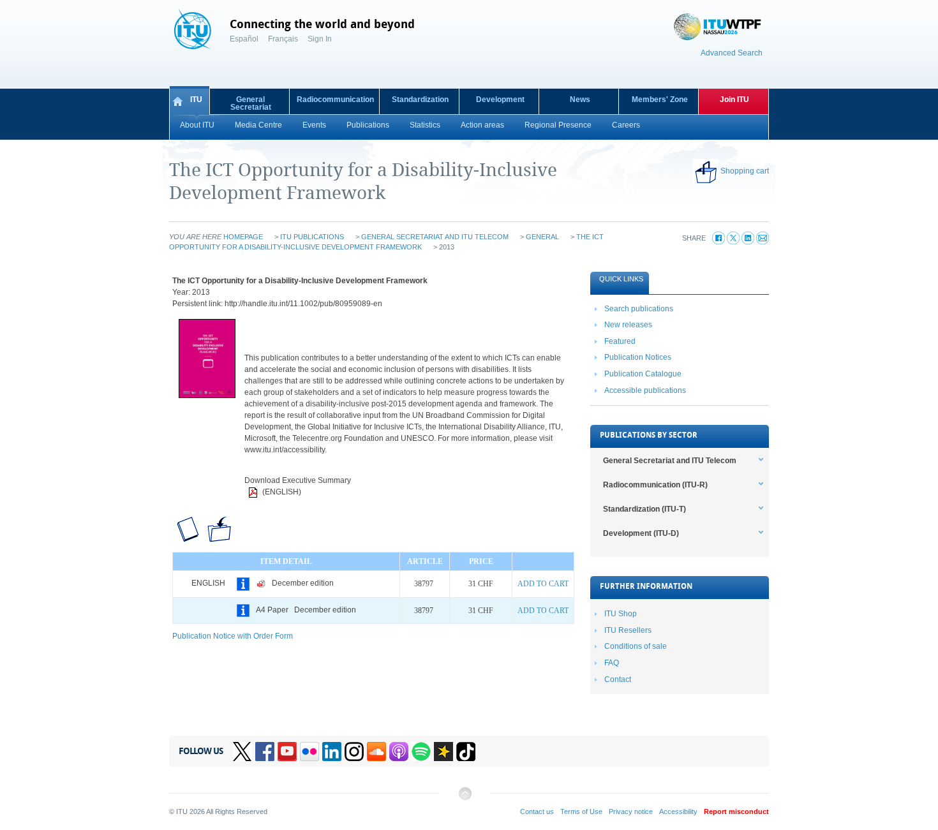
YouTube (287, 751)
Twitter (242, 751)
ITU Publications (312, 237)
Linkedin (331, 751)
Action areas (482, 125)
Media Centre (258, 125)
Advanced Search (732, 52)
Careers (626, 125)
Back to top (464, 798)
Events (314, 125)
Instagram (354, 751)
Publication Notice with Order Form (232, 636)
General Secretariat (250, 103)
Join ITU (734, 99)
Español (244, 38)
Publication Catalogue (642, 373)
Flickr (309, 751)
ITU (196, 99)
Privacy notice (631, 811)
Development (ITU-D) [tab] (641, 533)
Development (500, 99)
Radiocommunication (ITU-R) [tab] (655, 484)
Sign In (320, 38)
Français (283, 38)
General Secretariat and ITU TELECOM (435, 237)
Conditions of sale (635, 646)
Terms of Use (581, 811)
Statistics (425, 125)
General (542, 237)
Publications (367, 125)
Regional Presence (558, 125)
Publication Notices (637, 357)
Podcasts (398, 751)
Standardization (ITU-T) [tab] (644, 509)
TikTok (465, 751)
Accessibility (678, 811)
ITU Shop (620, 613)
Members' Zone (660, 99)
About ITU (197, 125)
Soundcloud (376, 751)
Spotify (421, 751)
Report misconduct (736, 811)
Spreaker (443, 751)
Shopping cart (744, 171)
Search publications (638, 308)
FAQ (611, 662)
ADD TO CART (543, 583)
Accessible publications (645, 390)
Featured (620, 341)
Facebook (264, 751)
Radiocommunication (335, 99)
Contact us (537, 811)
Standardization (420, 99)
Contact (617, 679)
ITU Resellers (627, 630)
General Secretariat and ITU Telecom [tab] (669, 460)
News (580, 99)
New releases (628, 324)
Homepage (243, 237)
